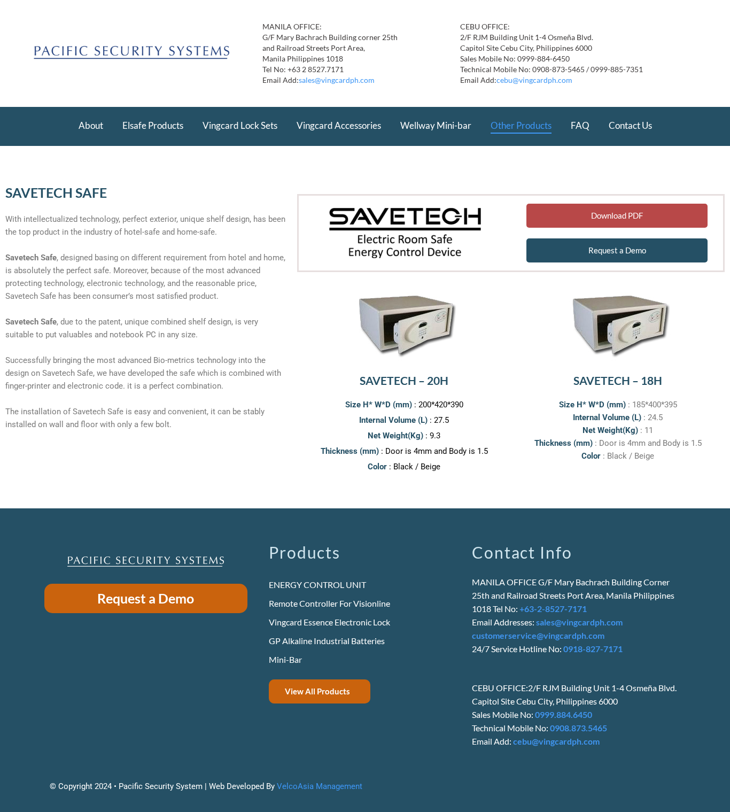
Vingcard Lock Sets (240, 125)
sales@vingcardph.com (337, 79)
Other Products (521, 125)
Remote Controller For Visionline (329, 603)
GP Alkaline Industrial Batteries (327, 641)
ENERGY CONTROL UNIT (317, 584)
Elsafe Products (152, 125)
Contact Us (630, 125)
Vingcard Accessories (339, 125)
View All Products (317, 691)
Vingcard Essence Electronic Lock (329, 622)
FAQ (580, 125)
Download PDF (617, 215)
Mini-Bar (285, 659)
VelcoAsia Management (319, 786)
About (91, 125)
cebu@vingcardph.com (534, 79)
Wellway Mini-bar (435, 125)
